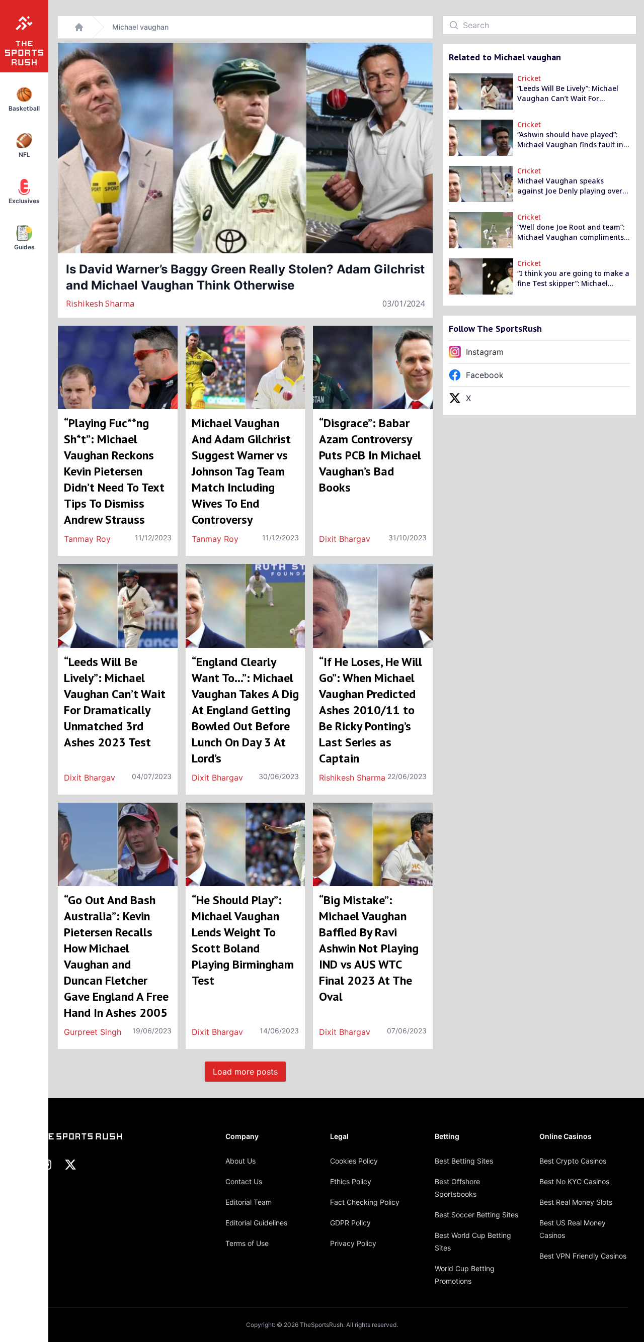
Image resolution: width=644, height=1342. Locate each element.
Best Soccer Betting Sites (476, 1214)
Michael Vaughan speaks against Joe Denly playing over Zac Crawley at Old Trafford (569, 186)
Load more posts (245, 1072)
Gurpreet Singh (92, 1032)
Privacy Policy (353, 1243)
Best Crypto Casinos (572, 1161)
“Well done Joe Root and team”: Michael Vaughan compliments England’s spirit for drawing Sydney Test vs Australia (570, 232)
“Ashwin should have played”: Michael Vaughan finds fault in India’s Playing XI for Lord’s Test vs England (573, 140)
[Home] (79, 27)
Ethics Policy (350, 1181)
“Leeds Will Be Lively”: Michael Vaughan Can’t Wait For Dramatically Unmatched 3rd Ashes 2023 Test (567, 93)
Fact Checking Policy (364, 1202)
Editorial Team (248, 1202)
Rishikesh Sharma (100, 303)
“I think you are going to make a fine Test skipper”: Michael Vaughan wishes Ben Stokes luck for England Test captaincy (573, 278)
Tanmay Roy (87, 539)
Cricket (529, 78)
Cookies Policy (354, 1161)
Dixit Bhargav (344, 539)
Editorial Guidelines (256, 1222)
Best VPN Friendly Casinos (582, 1256)
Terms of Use (247, 1243)
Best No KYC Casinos (574, 1181)
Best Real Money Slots (575, 1202)
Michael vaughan (140, 27)
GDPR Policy (350, 1222)
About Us (240, 1161)
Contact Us (243, 1181)
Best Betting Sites (464, 1161)
